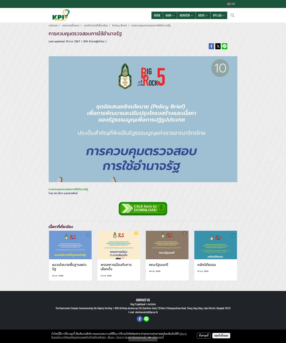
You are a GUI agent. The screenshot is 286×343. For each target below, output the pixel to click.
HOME (157, 15)
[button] (232, 15)
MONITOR (185, 15)
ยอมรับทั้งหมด (221, 335)
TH (233, 3)
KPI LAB (217, 15)
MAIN (169, 15)
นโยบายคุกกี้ (158, 337)
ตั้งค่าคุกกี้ (204, 335)
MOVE (201, 15)
